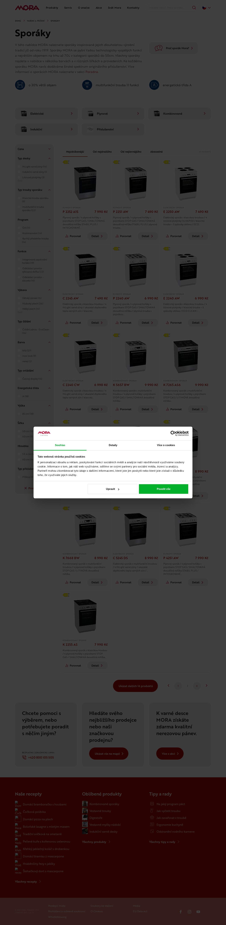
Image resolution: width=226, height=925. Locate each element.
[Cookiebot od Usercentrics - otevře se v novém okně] (173, 433)
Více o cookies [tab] (166, 445)
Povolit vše (163, 488)
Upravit (110, 488)
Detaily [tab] (113, 445)
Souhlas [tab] (60, 445)
